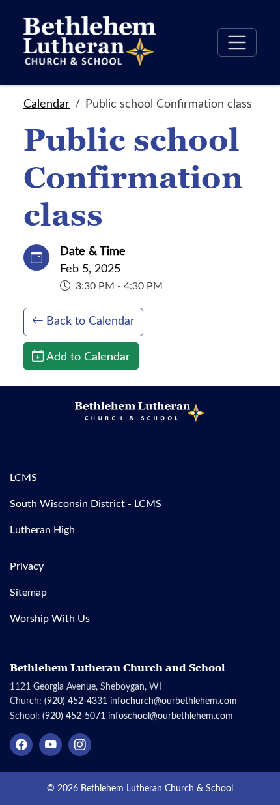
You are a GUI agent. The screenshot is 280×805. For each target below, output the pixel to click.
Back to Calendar (90, 320)
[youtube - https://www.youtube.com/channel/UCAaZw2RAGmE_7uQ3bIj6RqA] (50, 744)
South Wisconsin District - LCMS (85, 503)
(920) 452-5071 (73, 715)
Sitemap (28, 591)
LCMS (23, 477)
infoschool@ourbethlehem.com (170, 715)
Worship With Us (50, 617)
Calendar (46, 103)
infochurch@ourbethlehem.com (173, 700)
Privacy (27, 565)
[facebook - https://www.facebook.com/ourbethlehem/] (21, 744)
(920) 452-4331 (75, 700)
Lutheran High (42, 529)
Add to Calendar (88, 356)
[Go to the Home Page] (89, 42)
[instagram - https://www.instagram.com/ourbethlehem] (79, 744)
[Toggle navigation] (237, 42)
